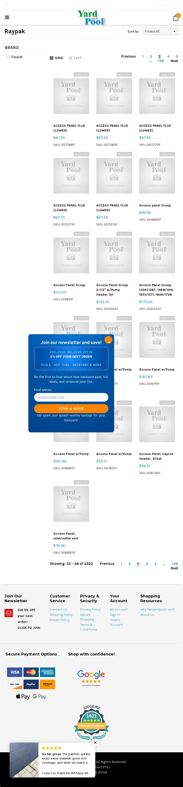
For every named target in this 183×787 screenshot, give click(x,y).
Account (163, 5)
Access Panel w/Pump (156, 369)
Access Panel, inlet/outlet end (65, 536)
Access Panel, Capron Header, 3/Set (156, 456)
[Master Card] (31, 672)
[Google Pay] (39, 696)
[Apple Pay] (23, 696)
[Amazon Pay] (47, 684)
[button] (95, 742)
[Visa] (14, 672)
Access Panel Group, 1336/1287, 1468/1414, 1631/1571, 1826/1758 (156, 290)
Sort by (133, 31)
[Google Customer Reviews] (91, 678)
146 (161, 61)
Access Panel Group (69, 285)
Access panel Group (155, 205)
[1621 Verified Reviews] (91, 741)
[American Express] (47, 672)
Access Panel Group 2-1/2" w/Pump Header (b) (112, 290)
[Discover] (14, 684)
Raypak (16, 57)
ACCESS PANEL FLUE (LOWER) (69, 128)
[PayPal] (31, 684)
